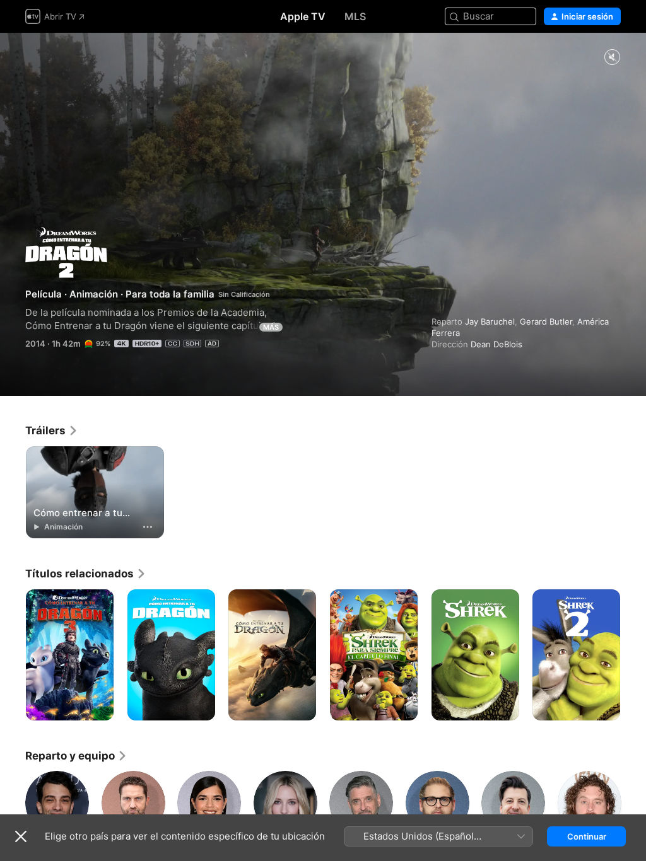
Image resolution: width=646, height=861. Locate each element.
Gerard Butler (546, 321)
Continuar (586, 836)
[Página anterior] (12, 655)
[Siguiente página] (633, 655)
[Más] (147, 527)
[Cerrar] (20, 836)
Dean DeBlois (496, 344)
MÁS (271, 327)
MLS (355, 16)
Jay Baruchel (490, 321)
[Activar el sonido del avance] (612, 57)
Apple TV (303, 16)
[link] (51, 430)
